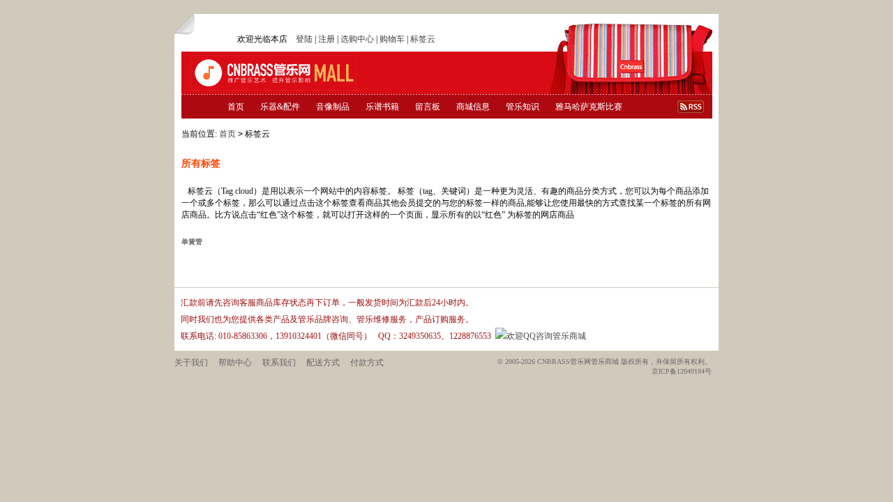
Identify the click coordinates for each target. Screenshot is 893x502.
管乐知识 (522, 107)
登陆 (304, 39)
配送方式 (323, 362)
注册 (326, 39)
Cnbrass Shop (273, 73)
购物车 (392, 39)
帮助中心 (235, 362)
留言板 (427, 107)
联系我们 (279, 362)
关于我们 (191, 362)
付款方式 (367, 362)
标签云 (422, 39)
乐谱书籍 (382, 107)
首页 (235, 107)
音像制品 (333, 107)
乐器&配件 (280, 107)
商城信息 (473, 107)
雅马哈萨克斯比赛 (588, 107)
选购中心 (357, 39)
